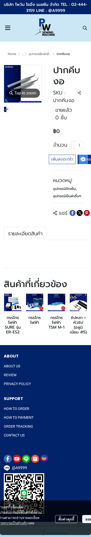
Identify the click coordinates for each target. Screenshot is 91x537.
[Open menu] (8, 28)
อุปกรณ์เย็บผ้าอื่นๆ (40, 54)
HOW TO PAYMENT (19, 417)
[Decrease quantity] (73, 144)
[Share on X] (80, 213)
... (22, 54)
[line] (26, 459)
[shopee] (35, 459)
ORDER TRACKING (18, 426)
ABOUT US (12, 366)
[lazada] (44, 459)
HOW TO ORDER (16, 409)
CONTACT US (14, 435)
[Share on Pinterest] (87, 213)
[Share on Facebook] (73, 213)
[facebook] (8, 459)
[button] (84, 27)
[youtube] (17, 459)
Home (12, 54)
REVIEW (10, 375)
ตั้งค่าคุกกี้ (66, 519)
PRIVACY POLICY (17, 384)
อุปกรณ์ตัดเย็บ (65, 188)
